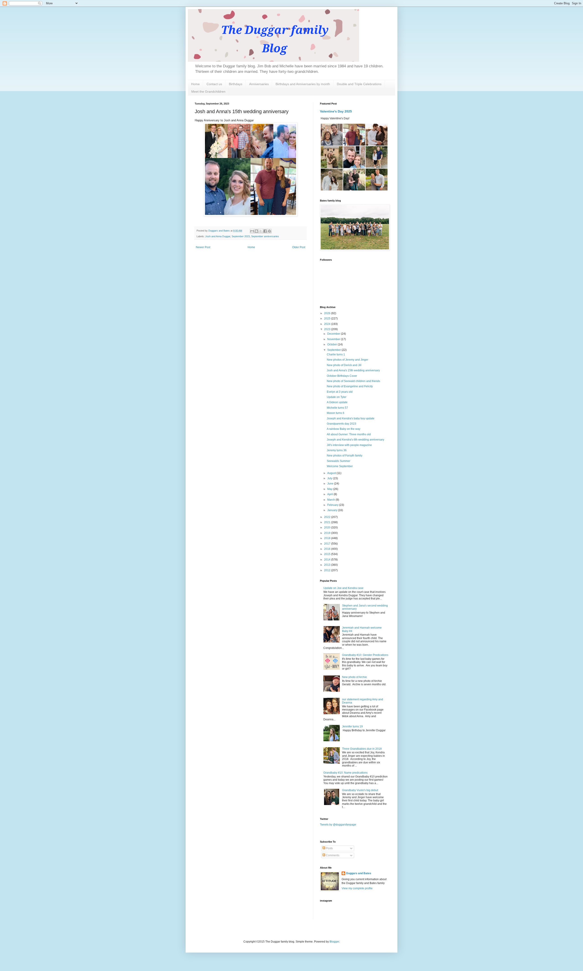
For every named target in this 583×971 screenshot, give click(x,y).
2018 (327, 538)
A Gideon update (337, 402)
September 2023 (241, 236)
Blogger (334, 941)
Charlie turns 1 (336, 354)
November (334, 339)
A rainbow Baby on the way (343, 429)
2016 (327, 548)
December (334, 333)
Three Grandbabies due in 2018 (362, 748)
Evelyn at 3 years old (340, 391)
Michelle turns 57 (337, 407)
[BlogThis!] (256, 231)
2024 (327, 324)
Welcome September (340, 466)
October (332, 344)
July (330, 478)
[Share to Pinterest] (269, 231)
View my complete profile (357, 888)
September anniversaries (265, 236)
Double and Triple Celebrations (359, 84)
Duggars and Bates (358, 873)
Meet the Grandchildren (208, 91)
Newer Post (203, 247)
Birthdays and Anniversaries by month (303, 84)
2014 (327, 559)
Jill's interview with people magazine (349, 445)
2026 (327, 313)
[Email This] (252, 231)
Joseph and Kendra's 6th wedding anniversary (355, 439)
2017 (327, 543)
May (330, 489)
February (333, 505)
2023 (327, 329)
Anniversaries (259, 84)
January (332, 510)
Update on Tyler (336, 397)
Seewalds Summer (338, 461)
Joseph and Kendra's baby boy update (350, 418)
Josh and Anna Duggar (217, 236)
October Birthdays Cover (342, 375)
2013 (327, 564)
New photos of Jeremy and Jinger (347, 359)
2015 (327, 554)
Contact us (214, 84)
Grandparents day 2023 (341, 423)
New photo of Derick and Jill (344, 365)
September (334, 350)
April (330, 494)
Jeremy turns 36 (337, 450)
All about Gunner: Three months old (349, 434)
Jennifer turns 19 (352, 726)
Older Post (298, 247)
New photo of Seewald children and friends (353, 381)
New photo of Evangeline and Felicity (350, 386)
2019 (327, 533)
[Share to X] (260, 231)
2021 (327, 522)
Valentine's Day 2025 (336, 111)
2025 (327, 318)
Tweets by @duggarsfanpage (338, 824)
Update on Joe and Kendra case (343, 588)
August (332, 473)
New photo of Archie (354, 677)
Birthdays (235, 84)
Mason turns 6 (335, 413)
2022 (327, 517)
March (331, 499)
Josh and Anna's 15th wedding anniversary (353, 370)
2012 (327, 570)
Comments (332, 855)
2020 (327, 527)
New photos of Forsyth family (344, 455)
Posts (329, 848)
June (330, 483)
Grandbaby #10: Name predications (345, 772)
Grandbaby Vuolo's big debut (360, 790)
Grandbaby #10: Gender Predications (365, 655)
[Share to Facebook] (265, 231)
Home (195, 84)
